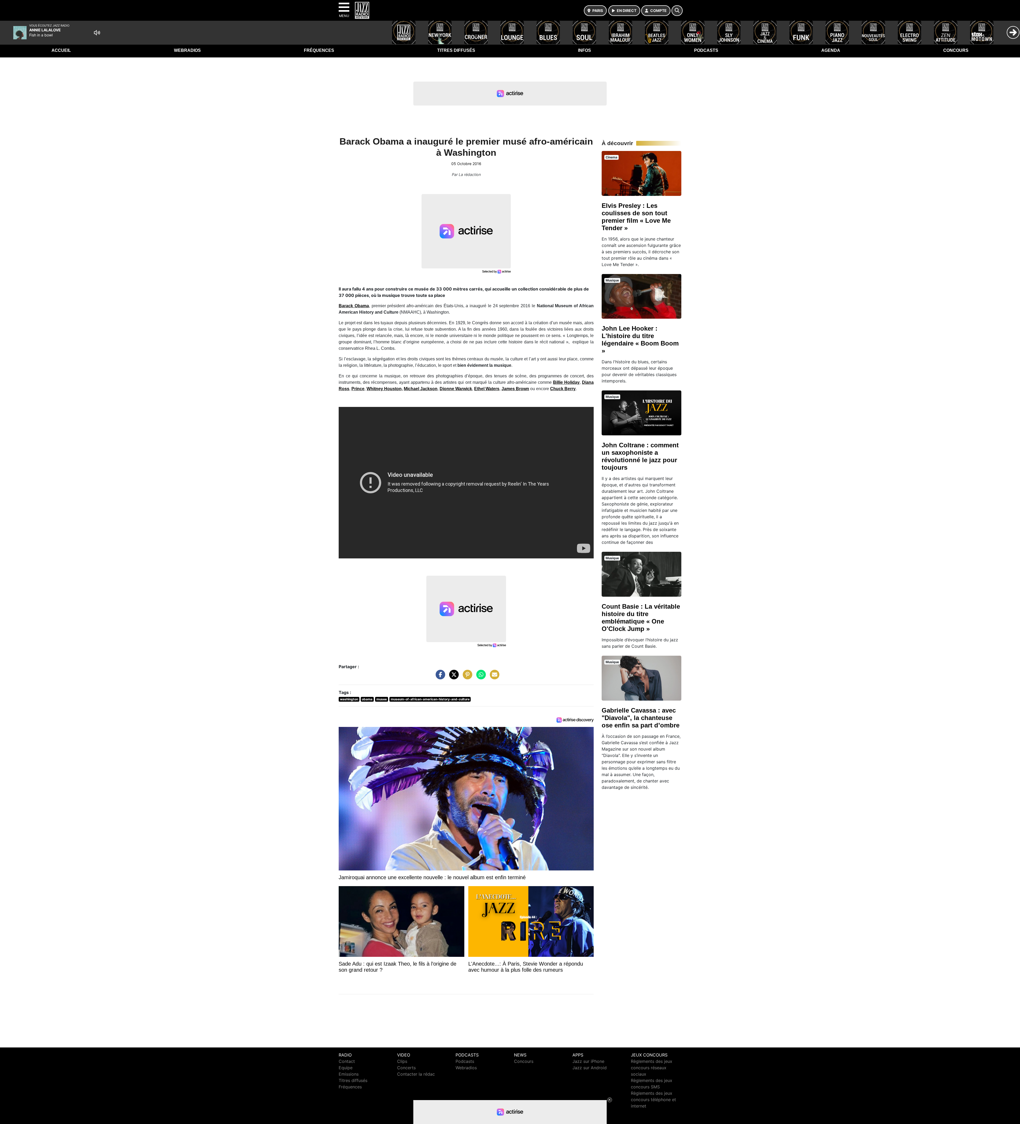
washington (349, 699)
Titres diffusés (456, 50)
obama (367, 699)
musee (381, 699)
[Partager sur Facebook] (439, 677)
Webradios (187, 50)
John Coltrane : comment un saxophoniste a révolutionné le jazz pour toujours (640, 456)
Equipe (345, 1067)
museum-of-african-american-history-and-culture (430, 699)
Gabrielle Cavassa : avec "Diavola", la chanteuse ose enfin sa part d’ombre (640, 718)
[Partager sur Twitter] (453, 677)
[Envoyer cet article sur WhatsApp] (480, 677)
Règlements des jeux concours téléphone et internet (653, 1100)
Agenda (830, 50)
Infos (584, 50)
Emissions (349, 1074)
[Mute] (97, 33)
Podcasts (706, 50)
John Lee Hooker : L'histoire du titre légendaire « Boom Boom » (640, 339)
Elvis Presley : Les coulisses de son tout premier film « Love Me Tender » (636, 216)
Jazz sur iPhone (588, 1061)
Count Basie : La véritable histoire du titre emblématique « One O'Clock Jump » (641, 617)
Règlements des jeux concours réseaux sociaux (651, 1068)
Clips (402, 1061)
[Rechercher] (677, 10)
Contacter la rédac (416, 1074)
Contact (347, 1061)
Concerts (406, 1067)
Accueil (61, 50)
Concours (955, 50)
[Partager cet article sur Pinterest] (466, 677)
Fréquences (319, 50)
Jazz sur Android (589, 1067)
